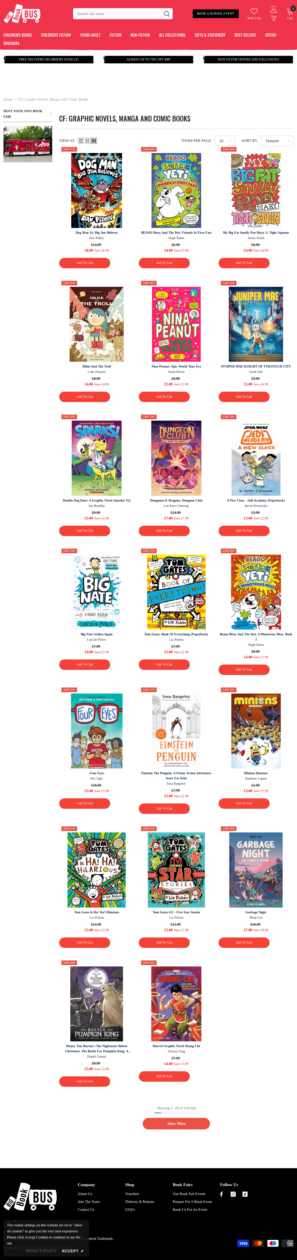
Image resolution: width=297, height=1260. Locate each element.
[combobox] (117, 13)
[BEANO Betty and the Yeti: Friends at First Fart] (176, 190)
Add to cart (85, 263)
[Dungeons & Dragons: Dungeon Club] (176, 458)
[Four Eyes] (96, 731)
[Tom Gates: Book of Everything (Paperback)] (176, 592)
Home (8, 99)
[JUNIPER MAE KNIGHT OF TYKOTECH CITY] (256, 324)
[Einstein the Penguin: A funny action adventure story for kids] (176, 731)
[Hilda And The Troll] (96, 324)
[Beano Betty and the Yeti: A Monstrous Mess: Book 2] (256, 592)
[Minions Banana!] (256, 731)
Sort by (250, 141)
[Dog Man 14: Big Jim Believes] (96, 190)
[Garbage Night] (256, 869)
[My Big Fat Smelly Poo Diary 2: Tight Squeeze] (256, 190)
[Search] (123, 13)
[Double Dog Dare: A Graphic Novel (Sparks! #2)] (96, 458)
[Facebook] (221, 1194)
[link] (27, 144)
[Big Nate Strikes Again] (96, 592)
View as (66, 141)
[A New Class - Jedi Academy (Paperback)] (256, 458)
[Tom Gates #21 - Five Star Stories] (176, 869)
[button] (81, 141)
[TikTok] (245, 1194)
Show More (176, 1124)
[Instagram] (233, 1194)
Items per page (196, 141)
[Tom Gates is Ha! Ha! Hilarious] (96, 869)
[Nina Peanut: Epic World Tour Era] (176, 324)
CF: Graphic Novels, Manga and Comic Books (53, 99)
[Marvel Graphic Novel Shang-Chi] (176, 1003)
